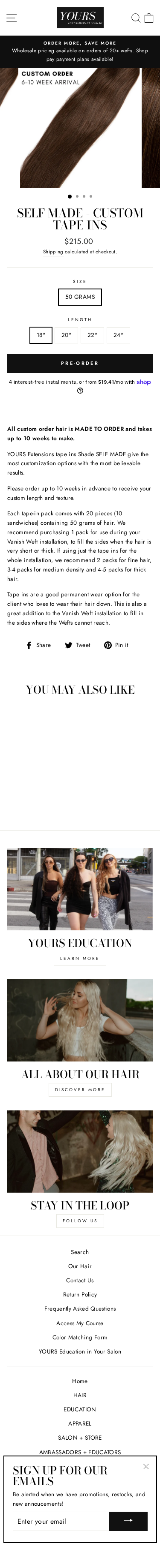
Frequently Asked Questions (80, 1308)
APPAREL (79, 1423)
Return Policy (80, 1294)
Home (79, 1381)
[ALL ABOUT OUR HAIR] (80, 1020)
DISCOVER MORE (80, 1089)
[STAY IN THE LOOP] (80, 1151)
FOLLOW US (80, 1221)
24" (118, 335)
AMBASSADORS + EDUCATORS (80, 1452)
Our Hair (80, 1266)
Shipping (53, 251)
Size (80, 281)
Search (80, 1252)
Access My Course (79, 1323)
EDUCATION (80, 1409)
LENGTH (80, 319)
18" (41, 335)
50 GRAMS (80, 296)
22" (92, 335)
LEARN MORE (80, 958)
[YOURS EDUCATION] (80, 889)
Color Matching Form (80, 1337)
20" (66, 335)
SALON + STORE (80, 1437)
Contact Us (79, 1280)
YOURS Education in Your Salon (80, 1351)
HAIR (80, 1395)
